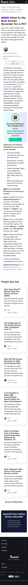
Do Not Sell (22, 572)
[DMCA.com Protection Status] (17, 576)
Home (3, 7)
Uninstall (2, 572)
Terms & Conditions (15, 572)
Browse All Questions (14, 502)
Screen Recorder (12, 2)
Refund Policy (7, 572)
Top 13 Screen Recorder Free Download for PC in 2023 (13, 267)
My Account (2, 574)
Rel (4, 56)
